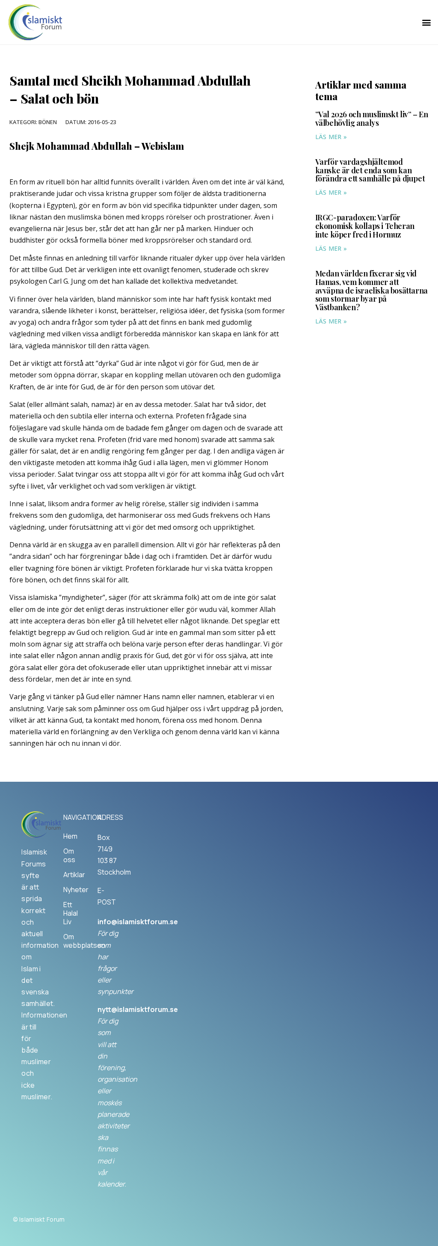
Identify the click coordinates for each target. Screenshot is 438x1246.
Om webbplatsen (71, 940)
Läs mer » (331, 137)
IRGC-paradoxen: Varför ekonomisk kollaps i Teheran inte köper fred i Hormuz (364, 226)
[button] (427, 22)
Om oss (69, 855)
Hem (70, 836)
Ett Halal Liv (70, 913)
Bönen (47, 122)
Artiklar (71, 874)
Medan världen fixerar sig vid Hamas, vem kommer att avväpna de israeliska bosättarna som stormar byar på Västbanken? (371, 290)
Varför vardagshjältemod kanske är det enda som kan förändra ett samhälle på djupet (370, 170)
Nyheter (71, 889)
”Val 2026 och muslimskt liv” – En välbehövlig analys (371, 118)
